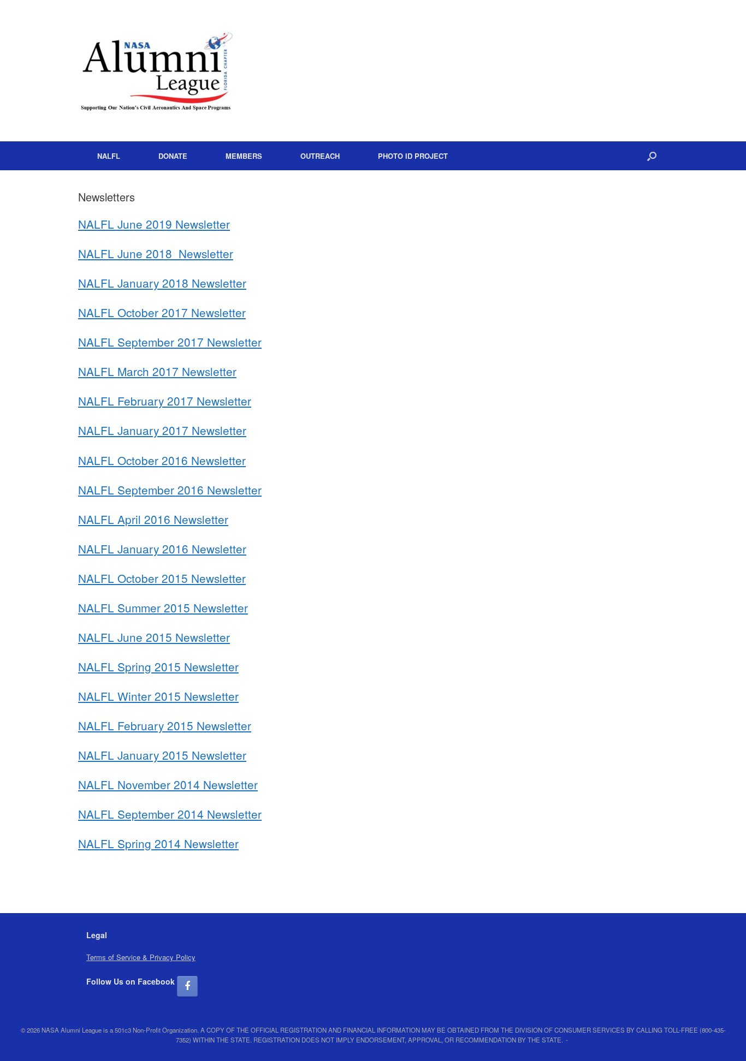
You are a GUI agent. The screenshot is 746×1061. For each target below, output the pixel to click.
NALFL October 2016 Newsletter (162, 460)
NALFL (108, 156)
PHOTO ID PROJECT (413, 156)
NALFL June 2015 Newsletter (154, 637)
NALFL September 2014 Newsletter (170, 814)
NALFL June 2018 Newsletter (155, 253)
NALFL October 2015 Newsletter (162, 578)
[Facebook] (187, 986)
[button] (652, 155)
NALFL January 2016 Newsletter (162, 548)
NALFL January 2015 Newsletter (162, 755)
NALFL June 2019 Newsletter (154, 224)
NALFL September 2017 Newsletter (170, 341)
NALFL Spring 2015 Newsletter (158, 666)
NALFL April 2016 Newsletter (153, 519)
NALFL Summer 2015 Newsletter (163, 607)
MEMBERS (244, 156)
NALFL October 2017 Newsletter (162, 312)
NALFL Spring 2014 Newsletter (158, 843)
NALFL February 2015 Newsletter (164, 725)
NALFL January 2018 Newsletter (162, 283)
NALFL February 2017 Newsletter (164, 400)
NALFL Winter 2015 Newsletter (158, 696)
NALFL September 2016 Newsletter (170, 489)
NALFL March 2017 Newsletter (157, 371)
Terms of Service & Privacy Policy (141, 957)
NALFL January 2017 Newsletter (162, 430)
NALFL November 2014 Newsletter (168, 784)
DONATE (172, 156)
